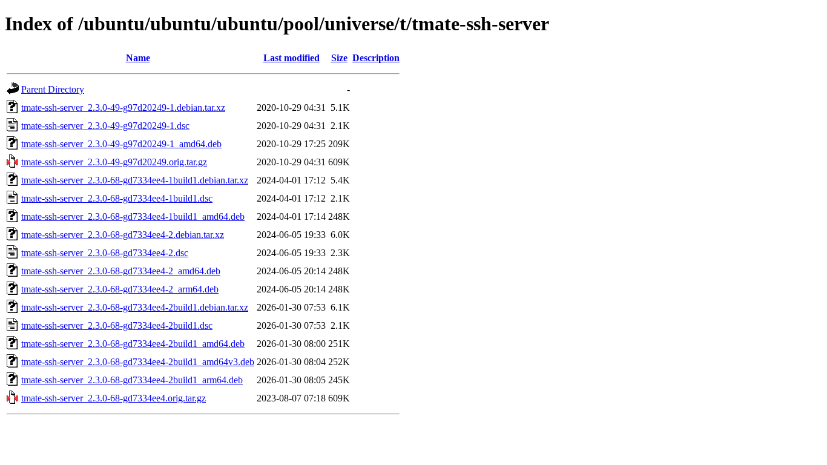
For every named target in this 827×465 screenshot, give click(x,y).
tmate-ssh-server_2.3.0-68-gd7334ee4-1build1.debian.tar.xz (134, 180)
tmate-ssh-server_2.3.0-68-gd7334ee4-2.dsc (104, 253)
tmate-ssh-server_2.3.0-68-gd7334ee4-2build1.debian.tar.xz (134, 307)
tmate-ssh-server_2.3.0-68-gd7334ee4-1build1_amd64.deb (133, 216)
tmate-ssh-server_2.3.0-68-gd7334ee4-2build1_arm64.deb (132, 380)
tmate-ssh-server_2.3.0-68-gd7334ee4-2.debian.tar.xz (122, 234)
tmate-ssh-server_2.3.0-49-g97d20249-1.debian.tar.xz (123, 107)
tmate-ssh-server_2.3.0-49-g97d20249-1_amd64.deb (121, 144)
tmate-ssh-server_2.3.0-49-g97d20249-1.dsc (105, 125)
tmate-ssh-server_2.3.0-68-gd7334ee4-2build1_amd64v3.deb (137, 362)
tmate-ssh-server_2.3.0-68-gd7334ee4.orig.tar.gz (113, 398)
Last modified (291, 58)
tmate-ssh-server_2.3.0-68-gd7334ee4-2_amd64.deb (120, 271)
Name (138, 58)
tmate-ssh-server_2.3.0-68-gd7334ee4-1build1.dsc (117, 198)
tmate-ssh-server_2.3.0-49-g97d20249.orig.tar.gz (114, 162)
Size (339, 58)
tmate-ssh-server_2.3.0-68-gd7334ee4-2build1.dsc (117, 325)
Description (376, 58)
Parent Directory (52, 89)
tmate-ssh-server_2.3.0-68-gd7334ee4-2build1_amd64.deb (133, 343)
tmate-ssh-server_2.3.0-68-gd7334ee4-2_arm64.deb (120, 289)
